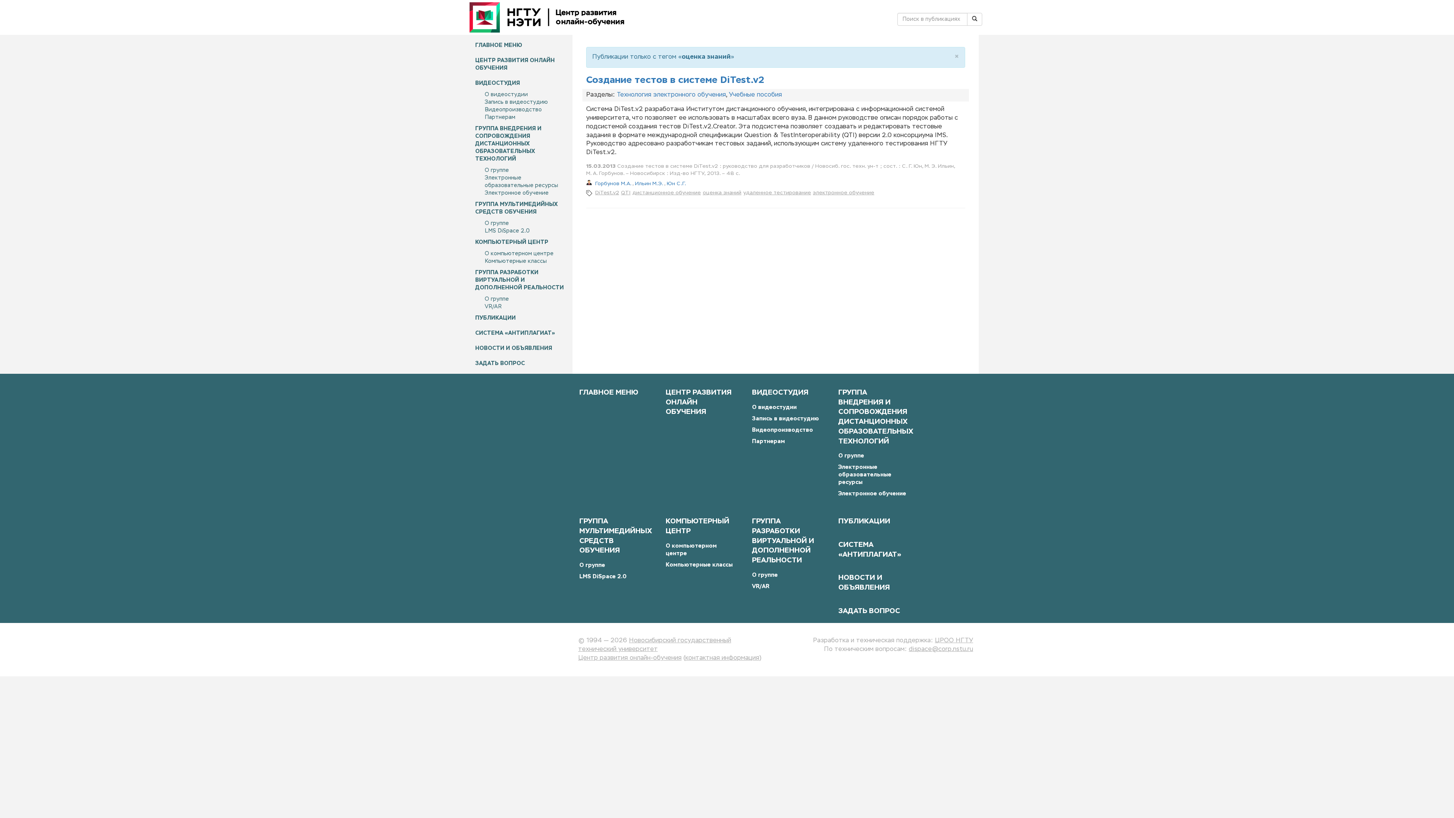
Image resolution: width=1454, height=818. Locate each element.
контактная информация (722, 658)
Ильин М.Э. (649, 183)
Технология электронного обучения (671, 95)
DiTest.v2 (607, 192)
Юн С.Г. (676, 183)
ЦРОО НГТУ (954, 641)
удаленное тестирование (777, 192)
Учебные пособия (755, 95)
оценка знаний (722, 192)
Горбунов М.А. (613, 183)
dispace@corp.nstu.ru (941, 649)
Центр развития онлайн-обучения (630, 658)
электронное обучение (843, 192)
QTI (625, 192)
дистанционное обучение (666, 192)
